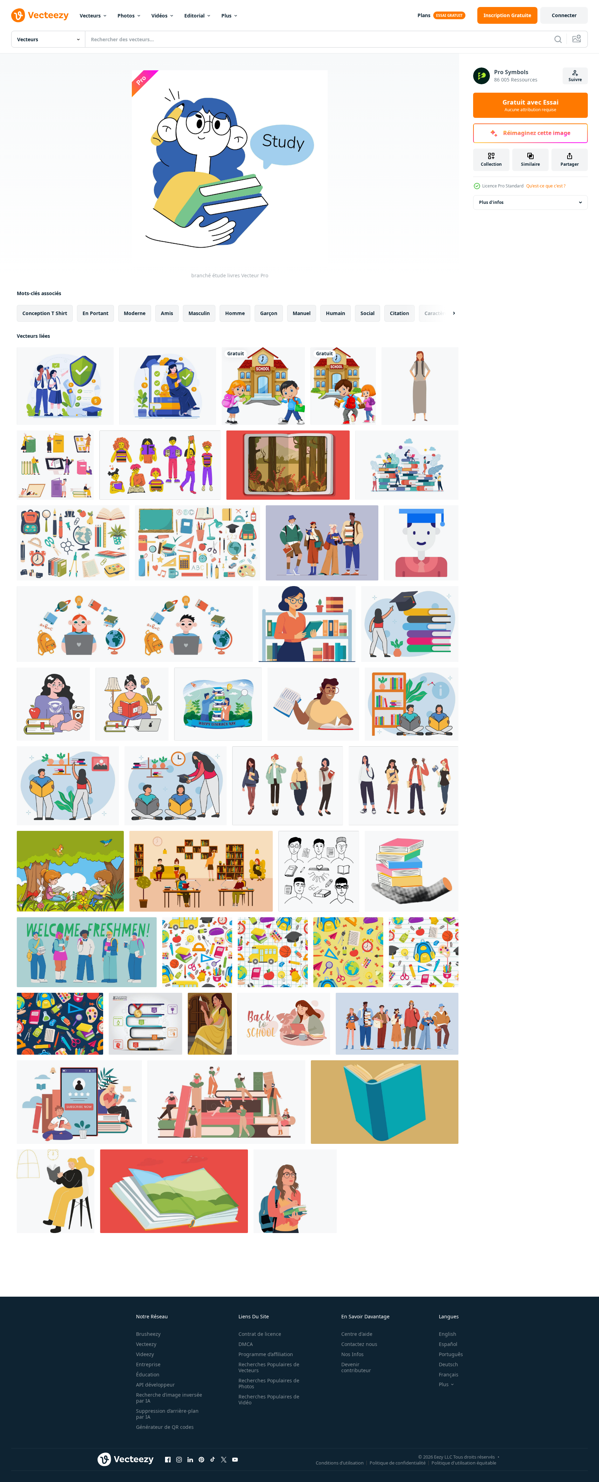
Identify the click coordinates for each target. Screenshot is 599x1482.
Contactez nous (359, 1344)
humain (335, 313)
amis (167, 313)
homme (235, 313)
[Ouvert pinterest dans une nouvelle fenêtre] (201, 1459)
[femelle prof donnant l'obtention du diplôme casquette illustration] (175, 785)
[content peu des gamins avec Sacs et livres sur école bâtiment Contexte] (263, 386)
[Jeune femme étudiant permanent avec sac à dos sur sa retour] (419, 386)
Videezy (145, 1354)
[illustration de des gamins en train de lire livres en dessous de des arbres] (70, 871)
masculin (199, 313)
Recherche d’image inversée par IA (169, 1397)
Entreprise (148, 1364)
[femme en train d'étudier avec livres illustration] (313, 704)
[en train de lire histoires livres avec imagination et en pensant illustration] (288, 465)
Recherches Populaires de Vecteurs (268, 1367)
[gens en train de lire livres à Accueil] (55, 1191)
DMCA (245, 1344)
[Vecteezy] (40, 15)
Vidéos (159, 15)
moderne (134, 313)
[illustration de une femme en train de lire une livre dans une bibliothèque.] (307, 624)
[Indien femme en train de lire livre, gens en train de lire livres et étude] (210, 1024)
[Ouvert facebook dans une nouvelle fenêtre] (168, 1459)
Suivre (575, 80)
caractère (436, 313)
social (368, 313)
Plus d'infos (491, 202)
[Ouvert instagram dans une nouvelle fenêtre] (179, 1459)
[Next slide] (448, 313)
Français (448, 1374)
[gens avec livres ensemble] (160, 465)
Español (448, 1344)
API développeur (155, 1384)
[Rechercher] (558, 39)
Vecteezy (146, 1344)
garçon (268, 313)
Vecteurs (90, 15)
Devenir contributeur (356, 1367)
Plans (424, 15)
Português (451, 1354)
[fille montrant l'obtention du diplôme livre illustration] (409, 624)
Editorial (194, 15)
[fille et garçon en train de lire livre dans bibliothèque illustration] (411, 704)
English (447, 1334)
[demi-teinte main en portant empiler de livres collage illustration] (411, 871)
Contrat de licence (259, 1334)
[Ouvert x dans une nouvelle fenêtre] (224, 1459)
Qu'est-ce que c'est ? (545, 186)
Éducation (147, 1374)
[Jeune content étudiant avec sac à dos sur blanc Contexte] (295, 1191)
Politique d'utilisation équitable (464, 1462)
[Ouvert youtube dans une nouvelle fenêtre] (235, 1459)
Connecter (564, 15)
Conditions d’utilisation (340, 1462)
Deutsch (448, 1364)
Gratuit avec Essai (530, 105)
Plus (226, 15)
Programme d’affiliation (265, 1354)
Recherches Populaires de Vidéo (268, 1399)
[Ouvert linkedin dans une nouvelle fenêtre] (190, 1459)
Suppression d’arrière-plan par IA (167, 1414)
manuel (302, 313)
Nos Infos (352, 1354)
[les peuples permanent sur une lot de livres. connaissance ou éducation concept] (406, 465)
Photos (126, 15)
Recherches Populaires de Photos (268, 1383)
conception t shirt (44, 313)
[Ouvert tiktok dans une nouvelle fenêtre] (212, 1459)
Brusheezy (148, 1334)
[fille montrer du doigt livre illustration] (68, 785)
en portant (95, 313)
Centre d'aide (356, 1334)
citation (399, 313)
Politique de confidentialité (398, 1462)
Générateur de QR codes (165, 1427)
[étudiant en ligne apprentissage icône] (421, 542)
